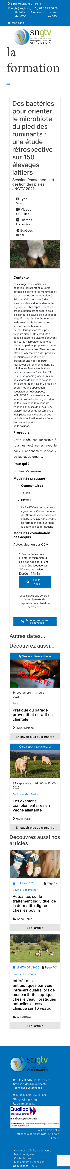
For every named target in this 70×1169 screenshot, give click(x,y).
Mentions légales (24, 1154)
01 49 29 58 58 (47, 8)
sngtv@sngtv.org (21, 8)
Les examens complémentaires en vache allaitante (31, 805)
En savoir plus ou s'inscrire (35, 737)
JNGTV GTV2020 (27, 967)
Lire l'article (35, 928)
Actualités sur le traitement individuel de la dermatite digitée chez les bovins (34, 903)
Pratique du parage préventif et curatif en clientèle (33, 715)
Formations (37, 12)
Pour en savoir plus (48, 1129)
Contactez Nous (24, 1158)
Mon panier (18, 22)
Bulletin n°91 (24, 883)
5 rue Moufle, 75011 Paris (25, 3)
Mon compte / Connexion (29, 1161)
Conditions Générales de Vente (32, 1150)
